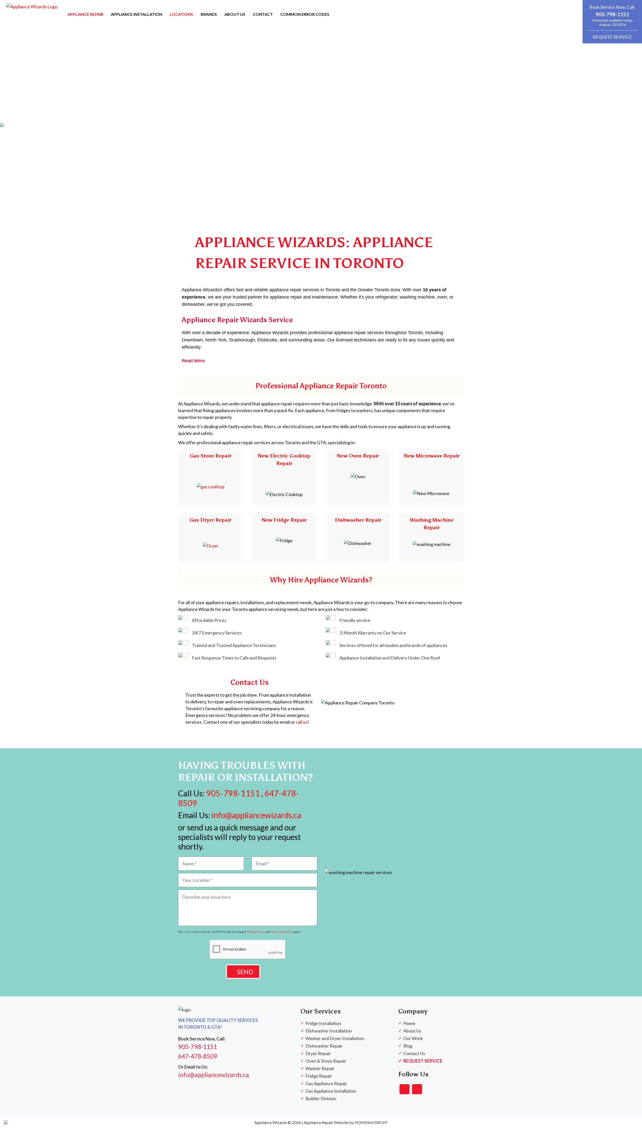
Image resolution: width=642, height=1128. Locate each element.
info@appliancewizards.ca (255, 815)
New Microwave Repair (431, 456)
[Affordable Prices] (202, 620)
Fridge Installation (323, 1023)
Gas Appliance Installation (330, 1091)
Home (409, 1023)
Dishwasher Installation (328, 1030)
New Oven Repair (358, 456)
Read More (193, 360)
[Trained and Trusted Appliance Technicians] (227, 645)
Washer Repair (320, 1068)
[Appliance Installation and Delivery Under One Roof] (383, 658)
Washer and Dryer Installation (334, 1038)
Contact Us (414, 1053)
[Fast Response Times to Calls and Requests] (227, 658)
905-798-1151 (612, 14)
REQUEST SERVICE (612, 37)
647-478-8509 (197, 1056)
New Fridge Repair (284, 520)
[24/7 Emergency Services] (210, 633)
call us (301, 722)
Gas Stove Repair (210, 456)
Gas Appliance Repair (326, 1083)
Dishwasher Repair (358, 520)
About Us (412, 1030)
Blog (407, 1046)
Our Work (413, 1038)
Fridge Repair (318, 1076)
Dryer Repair (318, 1053)
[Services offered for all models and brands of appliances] (386, 645)
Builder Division (320, 1098)
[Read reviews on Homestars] (404, 1089)
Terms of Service (282, 931)
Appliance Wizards (270, 1122)
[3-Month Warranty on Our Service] (366, 633)
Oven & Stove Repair (325, 1061)
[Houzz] (417, 1089)
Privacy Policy (256, 931)
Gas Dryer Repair (210, 520)
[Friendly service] (348, 620)
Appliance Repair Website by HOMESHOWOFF (346, 1122)
